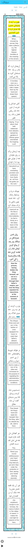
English (16, 7)
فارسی (25, 7)
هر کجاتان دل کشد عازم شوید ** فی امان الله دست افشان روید (14, 440)
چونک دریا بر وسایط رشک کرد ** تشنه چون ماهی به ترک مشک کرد (14, 198)
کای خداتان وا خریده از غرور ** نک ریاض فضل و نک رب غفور (14, 111)
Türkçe (20, 7)
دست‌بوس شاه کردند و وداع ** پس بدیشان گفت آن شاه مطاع (14, 397)
